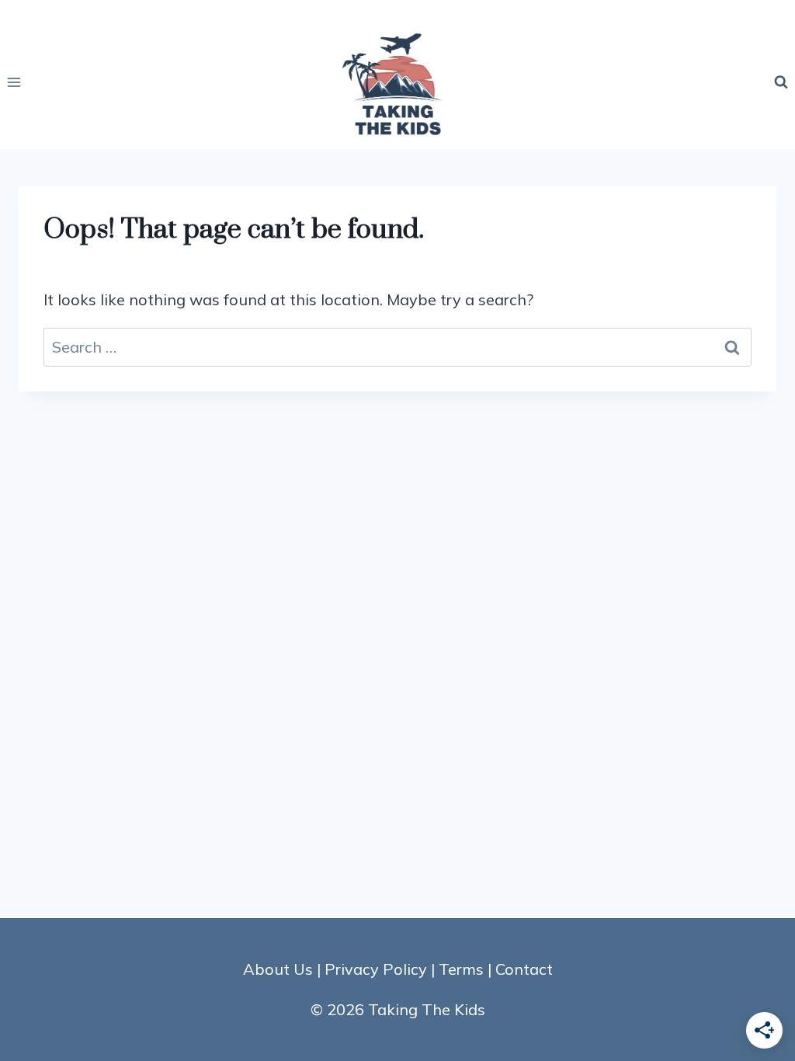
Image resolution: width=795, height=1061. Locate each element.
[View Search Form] (781, 82)
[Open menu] (14, 82)
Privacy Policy (376, 969)
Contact (524, 969)
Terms (461, 969)
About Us (278, 969)
